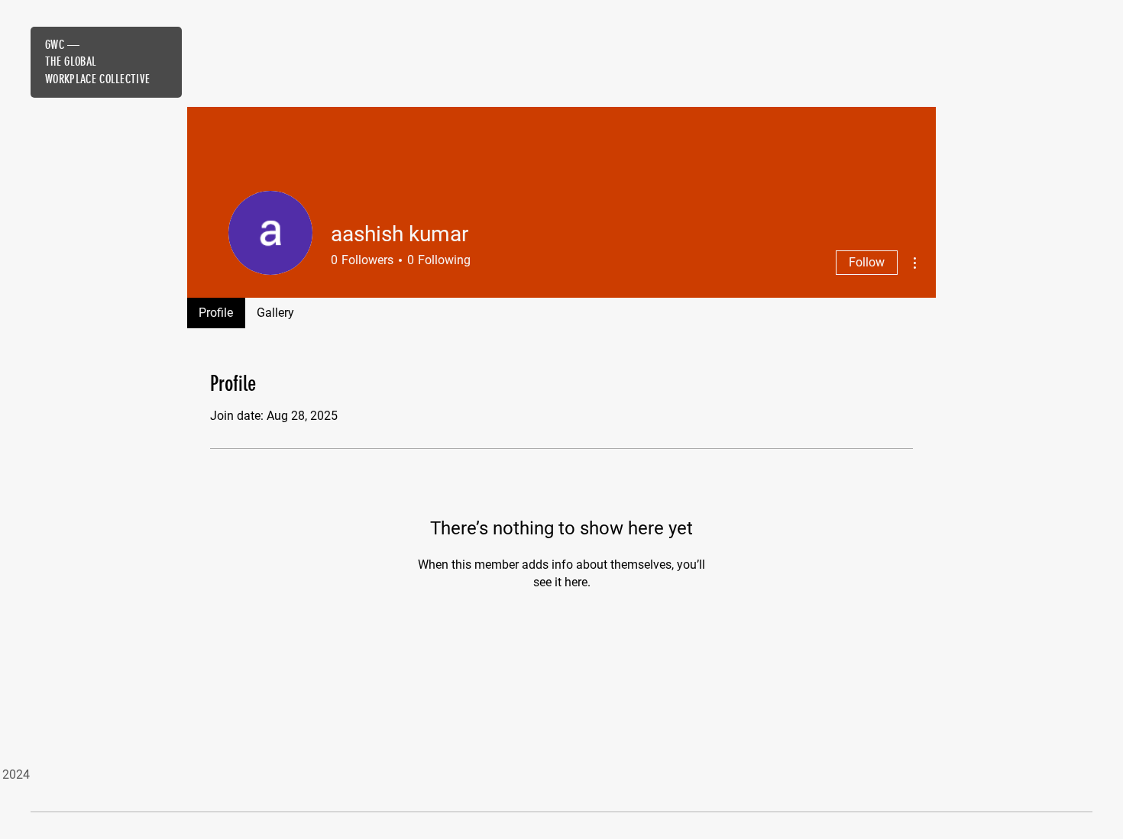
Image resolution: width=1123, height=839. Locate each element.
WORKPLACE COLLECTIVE (97, 79)
